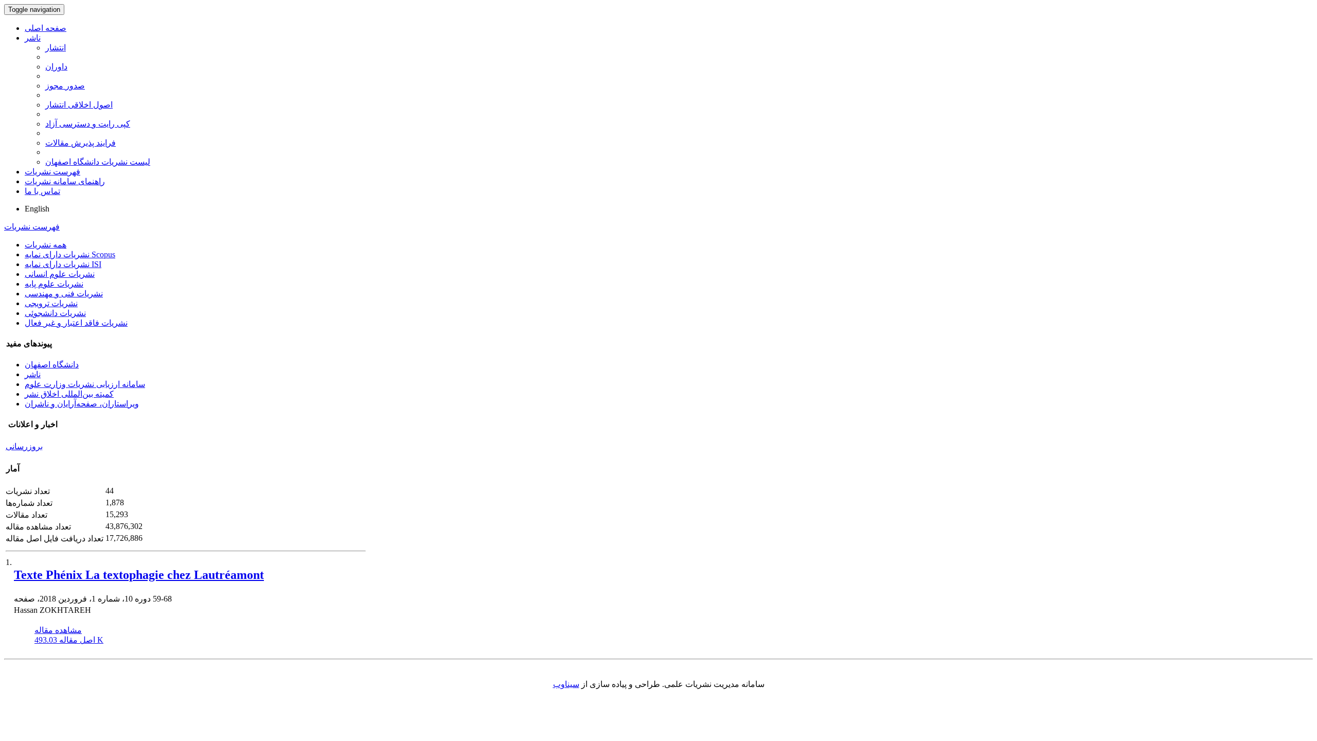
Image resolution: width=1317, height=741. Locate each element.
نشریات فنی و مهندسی (64, 293)
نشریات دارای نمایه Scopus (70, 254)
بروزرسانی (24, 446)
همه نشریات (45, 244)
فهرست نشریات (52, 171)
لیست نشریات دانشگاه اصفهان (97, 161)
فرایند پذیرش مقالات (80, 142)
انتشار (55, 47)
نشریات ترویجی (51, 303)
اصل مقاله (68, 640)
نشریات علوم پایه (54, 283)
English (37, 208)
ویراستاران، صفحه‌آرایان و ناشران (82, 403)
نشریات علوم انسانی (60, 274)
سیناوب (566, 684)
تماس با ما (42, 191)
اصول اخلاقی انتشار (79, 104)
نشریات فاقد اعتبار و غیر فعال (76, 323)
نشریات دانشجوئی (55, 313)
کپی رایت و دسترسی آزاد (87, 123)
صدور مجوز (65, 85)
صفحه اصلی (45, 28)
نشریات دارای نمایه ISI (63, 264)
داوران (56, 66)
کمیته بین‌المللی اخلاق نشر (69, 394)
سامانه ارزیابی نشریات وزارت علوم (85, 384)
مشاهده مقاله (58, 630)
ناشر (33, 37)
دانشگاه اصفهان (52, 364)
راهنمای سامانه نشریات (65, 181)
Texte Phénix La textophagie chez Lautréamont (139, 574)
